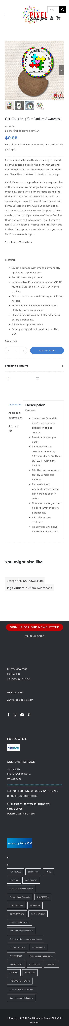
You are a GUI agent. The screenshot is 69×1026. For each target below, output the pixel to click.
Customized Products (19, 922)
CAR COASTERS (33, 581)
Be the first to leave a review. (22, 130)
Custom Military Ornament (22, 989)
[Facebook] (8, 378)
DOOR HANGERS (17, 914)
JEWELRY (14, 880)
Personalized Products (20, 897)
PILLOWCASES (16, 956)
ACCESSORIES (38, 947)
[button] (34, 365)
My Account (14, 778)
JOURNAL (14, 973)
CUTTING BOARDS (17, 947)
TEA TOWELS (15, 872)
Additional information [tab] (14, 415)
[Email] (37, 378)
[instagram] (15, 714)
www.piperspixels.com (20, 699)
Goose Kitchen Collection (21, 998)
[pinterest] (29, 714)
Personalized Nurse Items (41, 956)
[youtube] (22, 714)
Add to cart (47, 350)
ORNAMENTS (43, 897)
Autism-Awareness (39, 588)
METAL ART (30, 973)
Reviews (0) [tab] (13, 428)
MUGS (48, 872)
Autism (19, 588)
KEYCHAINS (34, 964)
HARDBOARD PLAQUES (20, 981)
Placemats (51, 964)
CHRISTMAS (33, 872)
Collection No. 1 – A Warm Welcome (26, 939)
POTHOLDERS (31, 880)
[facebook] (8, 714)
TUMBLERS (35, 905)
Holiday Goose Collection (21, 930)
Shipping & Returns (19, 773)
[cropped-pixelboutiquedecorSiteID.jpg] (35, 3)
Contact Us (13, 769)
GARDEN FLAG (16, 964)
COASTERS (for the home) (21, 888)
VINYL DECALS (15, 808)
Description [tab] (14, 404)
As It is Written (38, 914)
